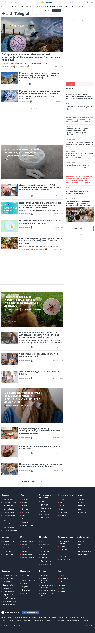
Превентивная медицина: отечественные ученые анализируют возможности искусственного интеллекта (40, 205)
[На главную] (47, 2)
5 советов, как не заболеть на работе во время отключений (39, 355)
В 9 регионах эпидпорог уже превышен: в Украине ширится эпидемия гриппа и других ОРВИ (22, 397)
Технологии (82, 499)
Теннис (61, 506)
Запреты (25, 587)
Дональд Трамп (8, 578)
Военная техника (65, 559)
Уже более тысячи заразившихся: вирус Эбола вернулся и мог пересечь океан (39, 92)
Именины (25, 593)
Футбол (61, 499)
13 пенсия (44, 575)
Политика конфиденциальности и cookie (22, 617)
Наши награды (15, 620)
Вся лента (69, 88)
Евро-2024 (63, 512)
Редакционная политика (47, 617)
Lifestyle (43, 537)
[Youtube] (79, 2)
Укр (92, 2)
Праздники (25, 571)
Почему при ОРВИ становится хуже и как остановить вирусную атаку (40, 222)
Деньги (43, 501)
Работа (24, 502)
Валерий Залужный (9, 588)
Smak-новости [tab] (80, 84)
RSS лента (86, 620)
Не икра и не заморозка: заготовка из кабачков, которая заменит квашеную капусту (79, 144)
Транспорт (44, 505)
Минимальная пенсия (48, 590)
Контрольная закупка (47, 6)
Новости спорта (65, 495)
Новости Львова (8, 512)
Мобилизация (83, 537)
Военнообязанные (84, 551)
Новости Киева (8, 499)
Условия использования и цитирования (72, 617)
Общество (25, 495)
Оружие (62, 553)
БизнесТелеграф (77, 6)
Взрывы (62, 546)
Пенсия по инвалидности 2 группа (46, 580)
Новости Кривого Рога (9, 519)
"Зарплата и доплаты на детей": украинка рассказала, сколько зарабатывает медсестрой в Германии (77, 131)
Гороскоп (44, 541)
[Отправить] (23, 2)
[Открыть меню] (2, 2)
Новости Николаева (10, 530)
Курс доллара (45, 514)
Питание (6, 544)
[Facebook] (70, 2)
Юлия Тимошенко (9, 598)
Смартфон (82, 512)
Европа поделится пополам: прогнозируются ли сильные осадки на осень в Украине (77, 192)
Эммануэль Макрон (9, 585)
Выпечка (62, 575)
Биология (81, 506)
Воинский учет (83, 554)
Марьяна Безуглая (9, 601)
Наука (79, 495)
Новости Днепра (8, 506)
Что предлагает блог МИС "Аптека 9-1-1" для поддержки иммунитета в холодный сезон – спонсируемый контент (39, 335)
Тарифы (43, 511)
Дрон (80, 509)
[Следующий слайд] (93, 6)
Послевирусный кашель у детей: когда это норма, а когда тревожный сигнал (40, 465)
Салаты (62, 588)
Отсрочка (81, 548)
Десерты (62, 585)
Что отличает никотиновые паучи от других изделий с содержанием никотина (21, 152)
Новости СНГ (26, 551)
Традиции (25, 583)
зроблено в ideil (88, 625)
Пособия (25, 522)
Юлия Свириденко (9, 604)
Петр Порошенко (9, 595)
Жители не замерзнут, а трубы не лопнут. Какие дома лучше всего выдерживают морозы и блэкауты (79, 96)
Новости (5, 495)
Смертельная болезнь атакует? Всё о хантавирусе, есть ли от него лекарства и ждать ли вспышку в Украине (40, 187)
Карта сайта (50, 620)
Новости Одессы (8, 509)
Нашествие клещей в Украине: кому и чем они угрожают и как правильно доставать (21, 301)
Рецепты (62, 571)
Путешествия (45, 551)
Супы (61, 581)
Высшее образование (29, 519)
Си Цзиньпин (7, 581)
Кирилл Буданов (8, 591)
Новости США (26, 544)
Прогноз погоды (27, 525)
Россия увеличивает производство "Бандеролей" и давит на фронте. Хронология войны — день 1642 (79, 119)
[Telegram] (76, 2)
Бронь (80, 544)
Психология (7, 551)
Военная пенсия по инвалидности (47, 586)
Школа (24, 515)
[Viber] (73, 2)
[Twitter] (82, 2)
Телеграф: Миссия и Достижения (68, 620)
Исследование (8, 554)
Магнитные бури (46, 561)
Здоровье (5, 537)
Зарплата (25, 499)
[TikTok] (87, 2)
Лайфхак (44, 557)
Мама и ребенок (8, 541)
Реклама (4, 620)
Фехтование (63, 515)
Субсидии (25, 509)
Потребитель (45, 544)
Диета (5, 548)
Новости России (27, 548)
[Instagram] (84, 2)
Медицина (25, 512)
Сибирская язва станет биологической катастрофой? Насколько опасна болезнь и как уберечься (31, 57)
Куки (46, 11)
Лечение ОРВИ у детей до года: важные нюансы (39, 373)
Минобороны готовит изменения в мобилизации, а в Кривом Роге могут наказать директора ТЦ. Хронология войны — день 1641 (79, 179)
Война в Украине (65, 537)
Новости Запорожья (10, 515)
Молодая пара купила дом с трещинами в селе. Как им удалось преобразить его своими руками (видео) (40, 75)
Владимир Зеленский (10, 575)
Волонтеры (63, 556)
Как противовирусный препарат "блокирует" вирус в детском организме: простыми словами (39, 430)
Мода (42, 548)
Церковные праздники (26, 576)
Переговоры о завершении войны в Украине (19, 6)
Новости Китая (27, 554)
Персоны (5, 571)
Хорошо (56, 11)
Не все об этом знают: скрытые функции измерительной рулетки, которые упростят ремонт (78, 167)
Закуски (62, 591)
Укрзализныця (45, 518)
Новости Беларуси (28, 557)
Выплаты (25, 506)
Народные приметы (28, 580)
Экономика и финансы (45, 496)
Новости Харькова (9, 502)
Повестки (81, 541)
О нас (3, 617)
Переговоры (63, 549)
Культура (44, 554)
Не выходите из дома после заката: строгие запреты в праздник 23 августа (79, 108)
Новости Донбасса (9, 524)
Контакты (27, 620)
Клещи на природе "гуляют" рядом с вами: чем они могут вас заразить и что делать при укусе (41, 240)
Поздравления (46, 564)
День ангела (26, 590)
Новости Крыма (8, 527)
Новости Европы (27, 541)
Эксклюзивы (63, 6)
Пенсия (42, 571)
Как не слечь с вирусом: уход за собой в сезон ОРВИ (39, 447)
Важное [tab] (89, 84)
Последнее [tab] (70, 84)
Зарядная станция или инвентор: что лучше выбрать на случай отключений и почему (79, 155)
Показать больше (28, 481)
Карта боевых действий (64, 542)
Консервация (64, 578)
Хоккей (61, 509)
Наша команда (38, 620)
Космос (80, 502)
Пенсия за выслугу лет (47, 594)
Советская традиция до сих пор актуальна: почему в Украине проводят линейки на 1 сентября (78, 203)
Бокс (61, 502)
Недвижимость (46, 508)
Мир (22, 537)
